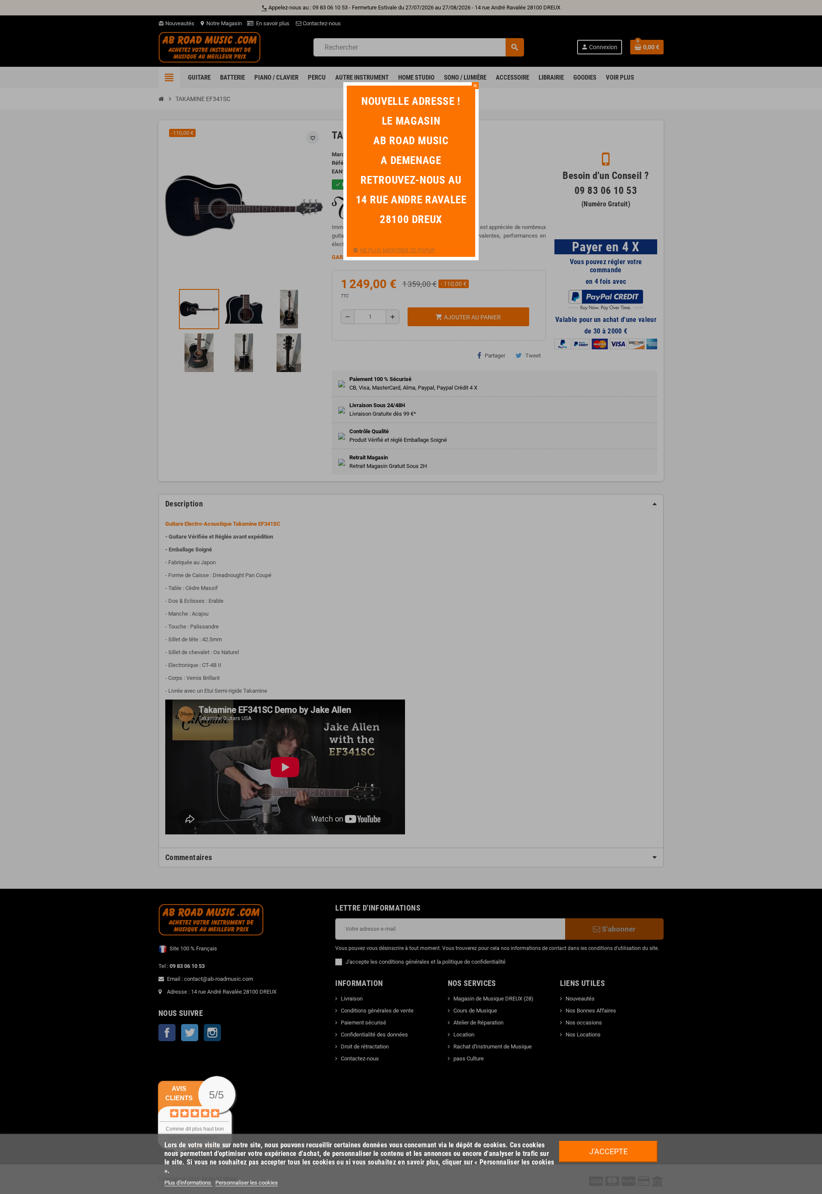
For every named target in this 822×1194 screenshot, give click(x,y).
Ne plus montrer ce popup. (397, 250)
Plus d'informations (188, 1182)
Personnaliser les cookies (246, 1182)
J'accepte (608, 1151)
